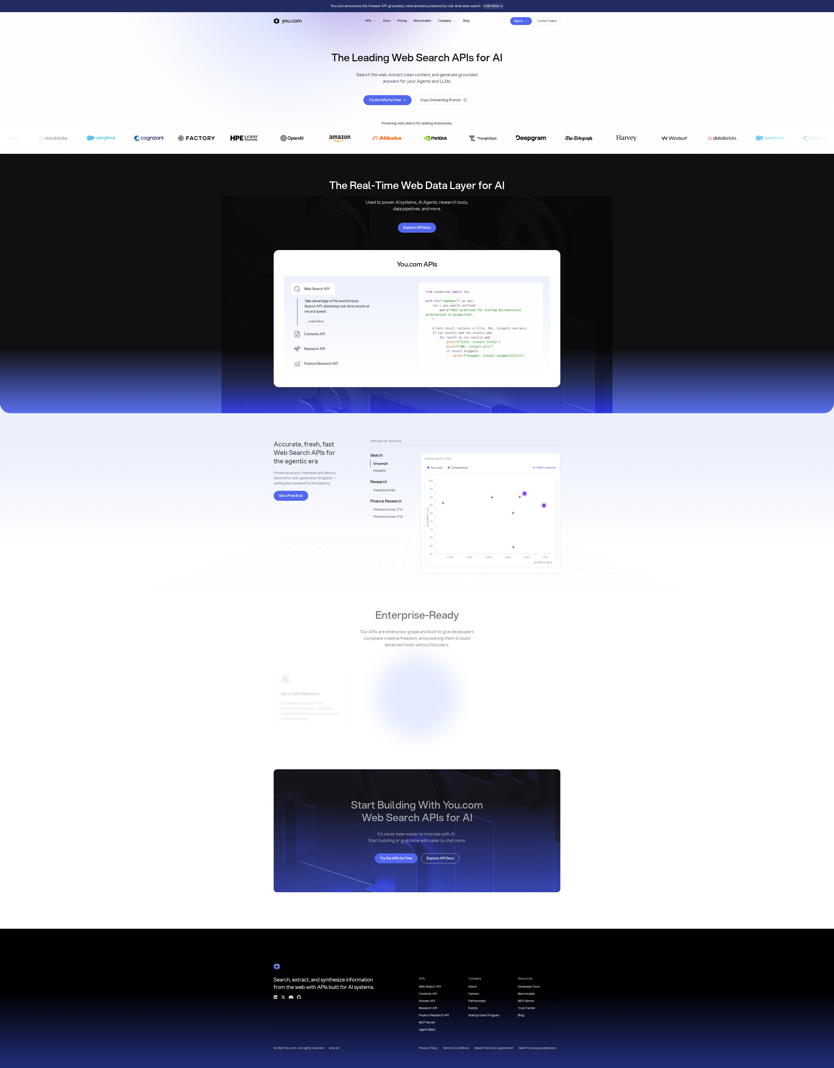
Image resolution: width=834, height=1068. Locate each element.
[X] (283, 997)
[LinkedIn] (275, 997)
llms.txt (334, 1048)
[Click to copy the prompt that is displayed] (442, 100)
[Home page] (287, 21)
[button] (370, 21)
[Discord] (291, 997)
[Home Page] (277, 967)
